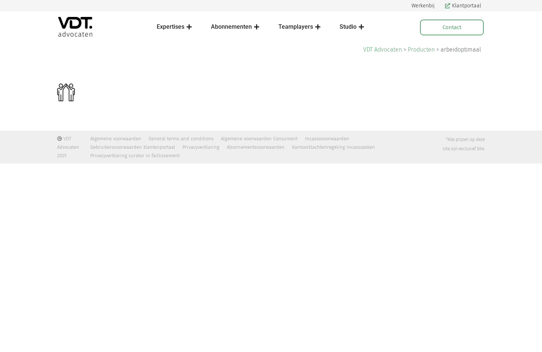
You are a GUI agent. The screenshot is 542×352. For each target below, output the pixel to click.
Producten (421, 49)
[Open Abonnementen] (257, 26)
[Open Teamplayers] (318, 26)
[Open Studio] (361, 26)
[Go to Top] (531, 341)
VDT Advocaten (382, 49)
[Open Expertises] (189, 26)
